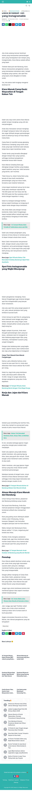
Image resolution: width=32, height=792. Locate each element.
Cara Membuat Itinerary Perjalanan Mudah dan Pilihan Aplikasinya (17, 723)
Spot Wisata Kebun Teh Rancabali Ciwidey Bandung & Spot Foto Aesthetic (15, 260)
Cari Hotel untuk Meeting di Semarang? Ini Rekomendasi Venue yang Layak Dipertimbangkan (23, 691)
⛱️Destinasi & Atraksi (14, 11)
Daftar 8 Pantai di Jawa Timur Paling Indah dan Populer (17, 757)
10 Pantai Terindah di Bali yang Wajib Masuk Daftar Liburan (17, 739)
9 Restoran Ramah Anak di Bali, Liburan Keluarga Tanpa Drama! (17, 704)
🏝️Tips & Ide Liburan (26, 11)
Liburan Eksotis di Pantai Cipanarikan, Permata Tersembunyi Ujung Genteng (16, 716)
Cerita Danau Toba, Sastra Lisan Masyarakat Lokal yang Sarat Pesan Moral (7, 691)
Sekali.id (16, 787)
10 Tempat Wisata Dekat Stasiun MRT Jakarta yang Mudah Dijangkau (8, 657)
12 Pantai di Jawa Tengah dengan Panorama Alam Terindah (18, 729)
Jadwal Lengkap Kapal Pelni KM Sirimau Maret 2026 (17, 710)
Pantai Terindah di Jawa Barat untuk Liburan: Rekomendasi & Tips (17, 746)
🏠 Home (4, 11)
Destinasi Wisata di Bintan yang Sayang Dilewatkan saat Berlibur (23, 674)
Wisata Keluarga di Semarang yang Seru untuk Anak (23, 657)
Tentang (5, 780)
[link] (27, 1)
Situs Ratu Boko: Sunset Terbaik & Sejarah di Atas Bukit (18, 734)
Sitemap (16, 782)
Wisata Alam (5, 626)
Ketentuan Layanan (13, 780)
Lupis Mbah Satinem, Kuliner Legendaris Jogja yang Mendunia (18, 752)
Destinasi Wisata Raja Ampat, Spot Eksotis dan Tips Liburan (8, 674)
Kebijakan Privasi (24, 780)
